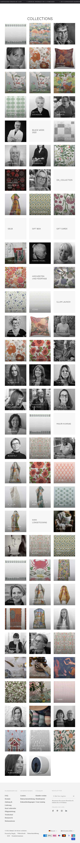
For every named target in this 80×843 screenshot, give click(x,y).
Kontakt (7, 799)
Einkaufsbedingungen (27, 802)
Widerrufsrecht (21, 833)
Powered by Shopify (10, 833)
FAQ (6, 795)
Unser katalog (40, 802)
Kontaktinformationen (17, 836)
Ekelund (11, 830)
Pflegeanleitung (10, 811)
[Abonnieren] (74, 796)
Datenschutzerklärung (27, 799)
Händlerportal (40, 799)
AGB (8, 836)
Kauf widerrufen (10, 808)
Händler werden (41, 795)
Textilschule (9, 814)
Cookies (23, 795)
